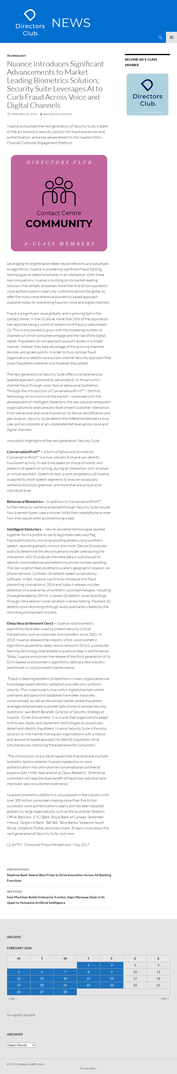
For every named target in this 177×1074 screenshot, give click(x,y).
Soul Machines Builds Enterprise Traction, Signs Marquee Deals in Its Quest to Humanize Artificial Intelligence (56, 897)
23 (112, 985)
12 (19, 978)
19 (19, 985)
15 (88, 978)
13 (42, 978)
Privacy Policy (88, 1068)
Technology (16, 55)
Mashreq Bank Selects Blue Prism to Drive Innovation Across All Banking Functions (59, 875)
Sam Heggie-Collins (57, 114)
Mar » (165, 998)
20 (42, 985)
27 (42, 992)
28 (65, 992)
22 (88, 985)
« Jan (11, 998)
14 (65, 978)
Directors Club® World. (30, 1064)
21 (65, 985)
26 (19, 992)
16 (112, 978)
